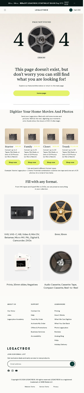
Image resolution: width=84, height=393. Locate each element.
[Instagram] (12, 370)
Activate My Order (38, 323)
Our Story (11, 311)
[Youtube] (16, 370)
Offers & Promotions (39, 328)
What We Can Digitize (63, 319)
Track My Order (37, 319)
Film (61, 215)
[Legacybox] (18, 348)
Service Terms (44, 387)
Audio (61, 267)
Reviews (57, 332)
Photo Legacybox (61, 328)
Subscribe (72, 364)
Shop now (13, 162)
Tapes (22, 218)
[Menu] (5, 10)
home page (41, 93)
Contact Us (35, 311)
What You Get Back (62, 323)
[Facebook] (8, 370)
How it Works (59, 315)
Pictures (22, 265)
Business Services (38, 332)
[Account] (71, 10)
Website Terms (30, 387)
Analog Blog (59, 336)
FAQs (56, 340)
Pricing (57, 311)
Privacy (55, 387)
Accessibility (36, 336)
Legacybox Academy (15, 319)
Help (32, 315)
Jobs (9, 315)
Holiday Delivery (60, 344)
